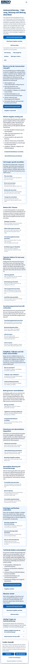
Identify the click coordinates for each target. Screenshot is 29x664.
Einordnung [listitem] (7, 52)
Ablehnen (8, 654)
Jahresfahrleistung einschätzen (13, 156)
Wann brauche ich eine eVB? (14, 636)
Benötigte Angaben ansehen (14, 41)
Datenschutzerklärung (11, 661)
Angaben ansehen (9, 589)
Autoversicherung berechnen (14, 37)
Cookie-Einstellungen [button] (14, 657)
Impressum (19, 661)
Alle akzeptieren (20, 654)
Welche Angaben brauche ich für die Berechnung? (14, 631)
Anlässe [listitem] (6, 56)
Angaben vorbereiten (10, 110)
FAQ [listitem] (5, 60)
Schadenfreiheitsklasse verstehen (13, 151)
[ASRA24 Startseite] (6, 2)
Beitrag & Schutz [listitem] (16, 56)
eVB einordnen (14, 45)
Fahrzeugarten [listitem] (17, 52)
